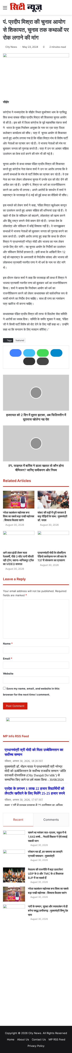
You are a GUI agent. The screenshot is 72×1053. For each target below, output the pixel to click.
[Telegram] (56, 353)
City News (11, 46)
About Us (23, 1039)
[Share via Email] (29, 361)
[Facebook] (16, 353)
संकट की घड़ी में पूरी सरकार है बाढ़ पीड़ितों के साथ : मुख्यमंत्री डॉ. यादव (52, 516)
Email (7, 658)
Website (8, 673)
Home (10, 1039)
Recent (18, 820)
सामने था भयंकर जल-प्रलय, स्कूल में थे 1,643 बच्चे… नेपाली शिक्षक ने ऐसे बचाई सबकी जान (47, 836)
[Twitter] (29, 353)
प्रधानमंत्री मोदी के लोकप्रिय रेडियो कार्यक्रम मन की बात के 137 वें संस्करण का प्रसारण (52, 556)
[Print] (43, 361)
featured (20, 340)
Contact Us (39, 1039)
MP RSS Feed (57, 1039)
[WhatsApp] (43, 353)
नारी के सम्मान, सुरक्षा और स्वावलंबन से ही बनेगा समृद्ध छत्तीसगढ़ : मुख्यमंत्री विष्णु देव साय (48, 910)
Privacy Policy (36, 1045)
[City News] (26, 7)
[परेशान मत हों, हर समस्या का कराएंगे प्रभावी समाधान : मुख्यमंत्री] (14, 857)
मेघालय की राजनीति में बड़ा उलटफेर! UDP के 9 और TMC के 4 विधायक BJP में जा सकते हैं (45, 873)
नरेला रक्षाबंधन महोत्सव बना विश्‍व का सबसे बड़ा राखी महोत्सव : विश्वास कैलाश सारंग (18, 516)
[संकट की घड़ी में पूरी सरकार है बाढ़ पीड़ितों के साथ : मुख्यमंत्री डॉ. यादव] (53, 500)
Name (8, 643)
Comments (51, 820)
